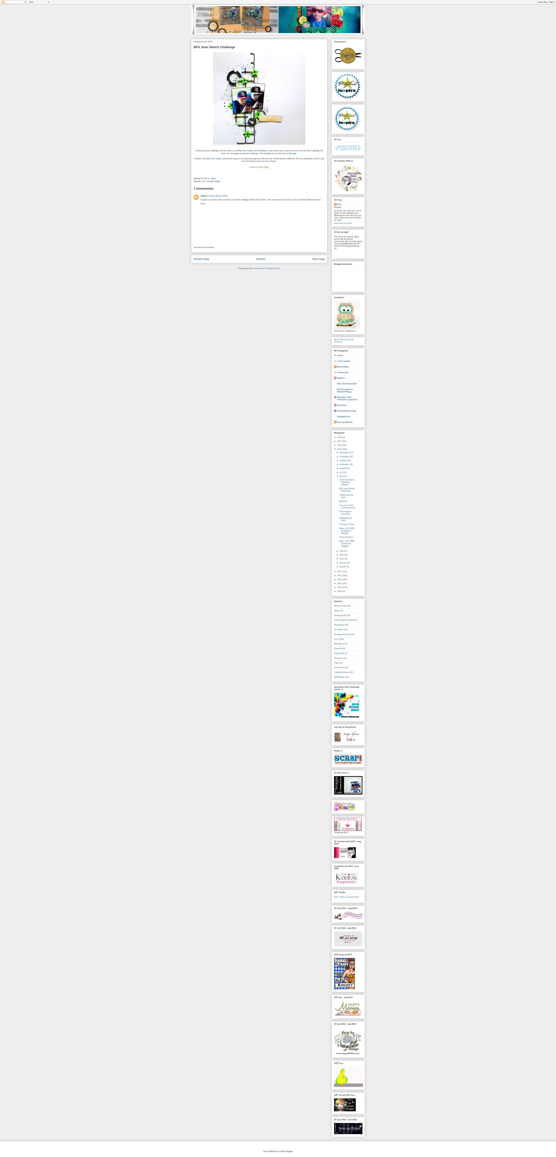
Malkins (341, 378)
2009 (339, 591)
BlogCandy (339, 625)
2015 (339, 449)
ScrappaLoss (343, 416)
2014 (339, 571)
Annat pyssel (340, 615)
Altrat (336, 610)
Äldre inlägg (318, 259)
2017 (339, 441)
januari (343, 566)
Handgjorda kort (341, 634)
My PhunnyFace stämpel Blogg (345, 390)
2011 (339, 583)
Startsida (260, 259)
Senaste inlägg (201, 259)
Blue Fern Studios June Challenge (252, 151)
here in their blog (289, 153)
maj (342, 551)
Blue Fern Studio (214, 159)
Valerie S (205, 196)
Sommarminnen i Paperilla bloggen (347, 482)
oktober (343, 460)
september (345, 464)
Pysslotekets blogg (346, 411)
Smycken (338, 658)
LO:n (204, 181)
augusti (343, 468)
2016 (339, 445)
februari (343, 563)
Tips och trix (339, 667)
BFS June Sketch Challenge (347, 489)
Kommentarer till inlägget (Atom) (266, 268)
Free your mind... (347, 524)
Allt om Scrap (340, 606)
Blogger (289, 1151)
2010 (339, 587)
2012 (339, 579)
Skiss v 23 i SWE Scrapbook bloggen (346, 543)
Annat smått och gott (343, 620)
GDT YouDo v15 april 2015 (346, 897)
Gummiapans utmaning (345, 512)
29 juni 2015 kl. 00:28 (218, 196)
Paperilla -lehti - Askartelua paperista (347, 398)
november (345, 456)
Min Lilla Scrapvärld (347, 383)
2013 (339, 575)
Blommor (343, 501)
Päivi (339, 204)
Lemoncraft (342, 372)
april (342, 555)
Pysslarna (342, 405)
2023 (339, 437)
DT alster (338, 629)
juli (341, 472)
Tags (336, 663)
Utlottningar (339, 677)
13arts (340, 355)
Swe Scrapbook (344, 422)
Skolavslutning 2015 (345, 519)
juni (341, 476)
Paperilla (338, 648)
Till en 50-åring (346, 537)
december (345, 452)
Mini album (339, 644)
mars (342, 558)
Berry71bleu (343, 367)
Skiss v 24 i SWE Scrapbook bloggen (346, 530)
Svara (203, 204)
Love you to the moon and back (347, 506)
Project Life (339, 653)
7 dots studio (343, 361)
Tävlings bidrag (213, 181)
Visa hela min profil (342, 223)
